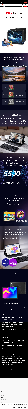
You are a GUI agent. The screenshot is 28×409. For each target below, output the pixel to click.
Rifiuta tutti (19, 407)
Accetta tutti (15, 407)
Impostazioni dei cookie (24, 407)
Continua (25, 2)
